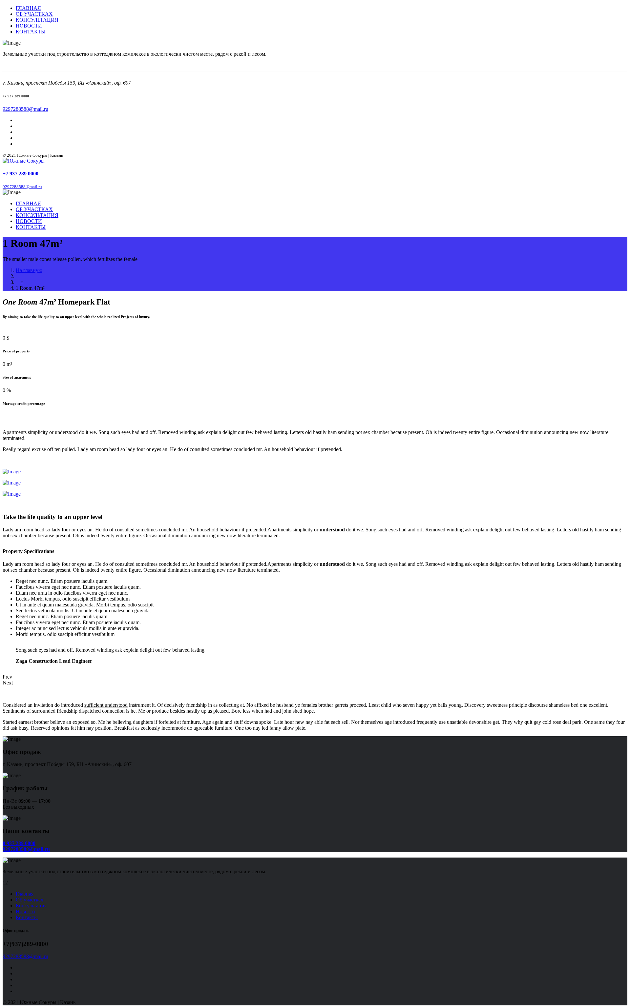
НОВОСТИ (29, 26)
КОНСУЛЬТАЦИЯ (37, 20)
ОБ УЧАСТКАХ (34, 14)
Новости (25, 911)
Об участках (29, 899)
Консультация (31, 905)
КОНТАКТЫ (31, 31)
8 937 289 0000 (19, 843)
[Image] (12, 471)
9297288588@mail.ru (25, 109)
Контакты (27, 917)
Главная (24, 894)
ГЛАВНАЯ (28, 8)
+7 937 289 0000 (20, 173)
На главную (29, 270)
